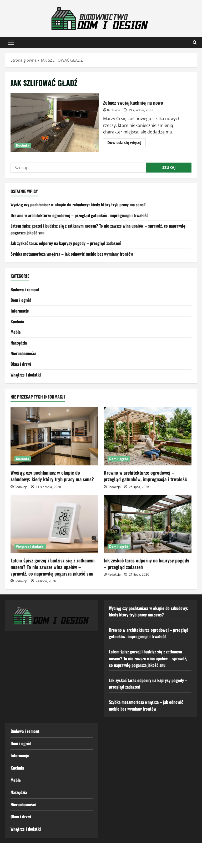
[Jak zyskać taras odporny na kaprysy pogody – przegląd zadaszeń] (147, 524)
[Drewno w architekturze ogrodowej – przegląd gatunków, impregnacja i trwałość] (147, 436)
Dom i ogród (21, 300)
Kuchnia (22, 145)
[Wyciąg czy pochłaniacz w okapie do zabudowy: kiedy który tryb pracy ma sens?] (54, 436)
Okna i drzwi (21, 364)
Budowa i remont (25, 289)
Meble (16, 332)
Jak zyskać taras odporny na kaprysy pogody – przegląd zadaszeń (66, 243)
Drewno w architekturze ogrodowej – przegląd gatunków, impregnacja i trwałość (79, 215)
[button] (11, 42)
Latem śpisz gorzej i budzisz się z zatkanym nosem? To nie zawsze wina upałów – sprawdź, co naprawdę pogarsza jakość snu (53, 567)
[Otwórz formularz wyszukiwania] (195, 42)
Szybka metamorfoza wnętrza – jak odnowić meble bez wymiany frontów (72, 254)
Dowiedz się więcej (126, 143)
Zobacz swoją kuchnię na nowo (55, 122)
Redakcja (113, 110)
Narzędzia (19, 343)
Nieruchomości (23, 353)
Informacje (20, 311)
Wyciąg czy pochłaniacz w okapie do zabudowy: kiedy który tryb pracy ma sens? (78, 204)
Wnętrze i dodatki (26, 375)
